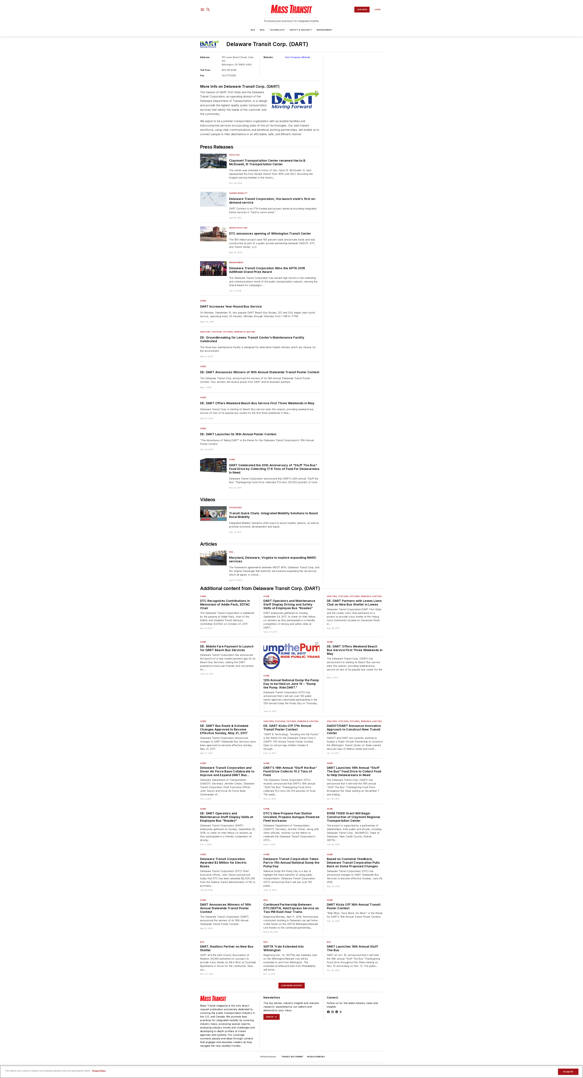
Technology (277, 30)
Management (324, 30)
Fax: (202, 75)
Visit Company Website (297, 57)
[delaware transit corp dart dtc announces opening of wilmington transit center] (213, 234)
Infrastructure (238, 228)
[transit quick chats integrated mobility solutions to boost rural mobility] (213, 513)
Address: (205, 57)
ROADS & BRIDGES (316, 1057)
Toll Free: (205, 70)
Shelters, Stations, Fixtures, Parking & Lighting (227, 332)
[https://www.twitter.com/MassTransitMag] (340, 1011)
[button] (202, 9)
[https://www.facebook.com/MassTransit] (328, 1011)
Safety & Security (301, 30)
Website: (268, 57)
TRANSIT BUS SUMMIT (292, 1057)
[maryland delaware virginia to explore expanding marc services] (213, 558)
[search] (208, 9)
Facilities (234, 155)
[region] (291, 1072)
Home (203, 301)
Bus (253, 30)
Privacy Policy (99, 1071)
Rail (262, 30)
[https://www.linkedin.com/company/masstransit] (336, 1011)
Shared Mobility (238, 193)
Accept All (568, 1072)
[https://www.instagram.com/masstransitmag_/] (332, 1011)
